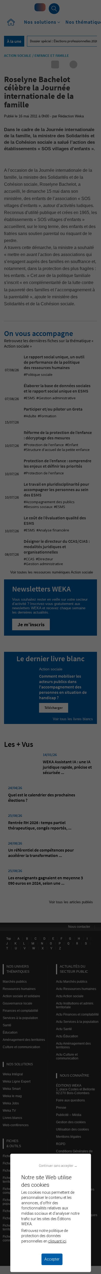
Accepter (52, 1259)
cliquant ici (57, 1241)
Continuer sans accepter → (58, 1166)
